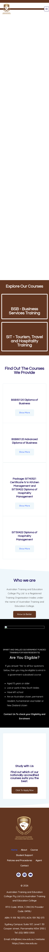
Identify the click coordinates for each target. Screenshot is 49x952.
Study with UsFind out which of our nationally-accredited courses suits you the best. (24, 773)
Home (14, 849)
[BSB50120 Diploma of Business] (24, 393)
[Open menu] (46, 8)
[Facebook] (18, 874)
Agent (39, 860)
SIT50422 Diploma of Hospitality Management (24, 536)
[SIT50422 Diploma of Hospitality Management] (24, 525)
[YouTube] (30, 874)
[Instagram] (24, 874)
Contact (24, 865)
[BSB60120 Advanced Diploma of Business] (24, 432)
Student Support (24, 855)
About (24, 849)
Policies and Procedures (19, 860)
